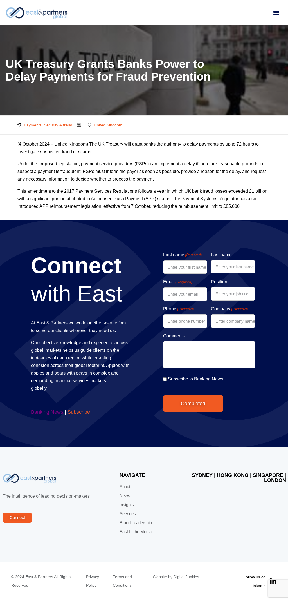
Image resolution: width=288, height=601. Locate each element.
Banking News (47, 412)
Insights (127, 504)
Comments (174, 335)
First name (182, 254)
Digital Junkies (186, 577)
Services (128, 513)
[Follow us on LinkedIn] (273, 581)
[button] (276, 12)
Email (177, 281)
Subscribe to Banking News (195, 379)
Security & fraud (58, 125)
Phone (178, 308)
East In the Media (136, 531)
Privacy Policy (92, 581)
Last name (221, 254)
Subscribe (79, 412)
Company (229, 308)
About (125, 486)
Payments (33, 125)
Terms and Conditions (122, 581)
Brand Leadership (136, 522)
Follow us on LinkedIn (254, 581)
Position (219, 281)
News (125, 495)
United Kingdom (108, 125)
